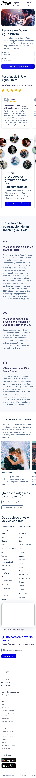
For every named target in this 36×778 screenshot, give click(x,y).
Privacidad (32, 775)
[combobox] (12, 54)
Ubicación (5, 52)
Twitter (7, 679)
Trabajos (4, 742)
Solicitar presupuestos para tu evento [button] (18, 204)
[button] (12, 502)
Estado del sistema (7, 737)
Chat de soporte (6, 734)
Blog (3, 704)
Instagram (8, 685)
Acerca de (4, 740)
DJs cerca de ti (6, 716)
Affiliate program (7, 721)
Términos (22, 775)
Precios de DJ (6, 719)
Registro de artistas (8, 745)
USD (4, 675)
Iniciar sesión (5, 748)
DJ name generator (7, 713)
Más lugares (5, 695)
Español (7, 672)
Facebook (8, 682)
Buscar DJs (5, 707)
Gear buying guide (7, 710)
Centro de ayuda (7, 731)
